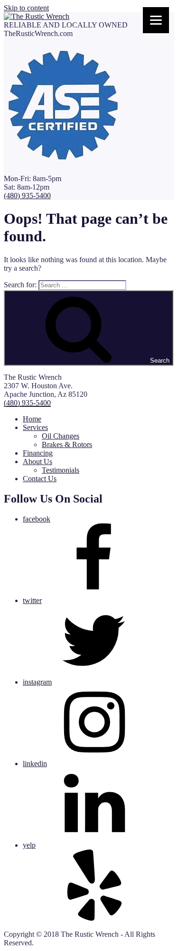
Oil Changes (60, 436)
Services (35, 427)
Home (32, 419)
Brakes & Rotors (67, 444)
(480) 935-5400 (27, 196)
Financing (38, 453)
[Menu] (156, 20)
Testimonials (60, 470)
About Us (37, 461)
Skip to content (26, 8)
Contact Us (39, 479)
